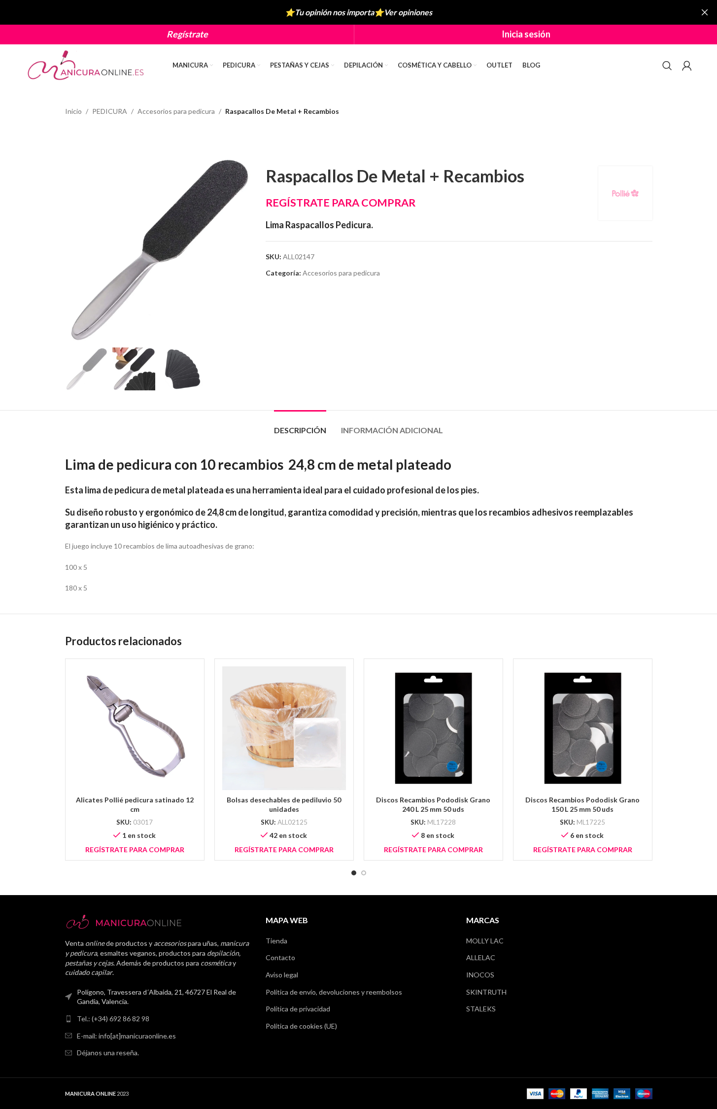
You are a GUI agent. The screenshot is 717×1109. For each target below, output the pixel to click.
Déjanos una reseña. (108, 1052)
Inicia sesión (526, 34)
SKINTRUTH (486, 992)
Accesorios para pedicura (176, 111)
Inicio (73, 111)
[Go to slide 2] (363, 872)
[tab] (300, 425)
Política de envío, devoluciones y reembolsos (334, 992)
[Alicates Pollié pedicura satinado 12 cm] (135, 728)
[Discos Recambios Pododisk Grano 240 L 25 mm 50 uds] (433, 728)
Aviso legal (282, 974)
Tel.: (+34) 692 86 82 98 (113, 1018)
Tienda (276, 940)
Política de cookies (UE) (301, 1026)
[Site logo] (86, 64)
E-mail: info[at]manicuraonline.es (126, 1036)
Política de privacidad (298, 1009)
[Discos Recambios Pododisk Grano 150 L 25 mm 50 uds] (583, 728)
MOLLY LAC (485, 940)
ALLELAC (480, 957)
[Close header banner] (704, 12)
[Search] (667, 65)
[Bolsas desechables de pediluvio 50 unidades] (284, 728)
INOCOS (480, 974)
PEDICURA (109, 111)
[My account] (687, 65)
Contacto (280, 957)
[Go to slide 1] (353, 872)
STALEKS (481, 1009)
